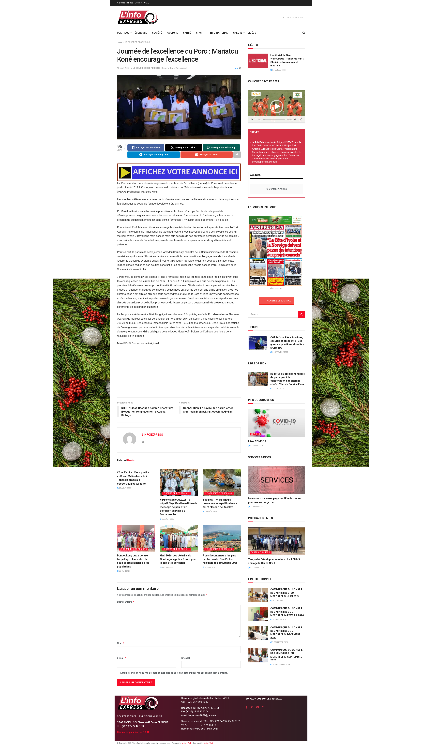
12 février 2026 (257, 568)
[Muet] (295, 119)
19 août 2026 (210, 511)
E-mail (121, 657)
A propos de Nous (125, 3)
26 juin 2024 (278, 601)
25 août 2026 (125, 488)
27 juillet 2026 (279, 70)
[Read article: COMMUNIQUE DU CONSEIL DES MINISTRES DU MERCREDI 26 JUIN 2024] (258, 595)
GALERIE (237, 32)
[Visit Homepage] (137, 17)
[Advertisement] (179, 384)
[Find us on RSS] (263, 707)
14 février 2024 (279, 620)
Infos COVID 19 (257, 441)
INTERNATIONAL (219, 32)
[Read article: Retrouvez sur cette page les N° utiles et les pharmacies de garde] (276, 480)
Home (119, 42)
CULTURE (172, 32)
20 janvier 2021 (257, 507)
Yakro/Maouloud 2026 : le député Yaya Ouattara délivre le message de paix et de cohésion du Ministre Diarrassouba (178, 507)
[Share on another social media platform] (237, 154)
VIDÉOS (252, 32)
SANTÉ (187, 32)
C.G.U (146, 3)
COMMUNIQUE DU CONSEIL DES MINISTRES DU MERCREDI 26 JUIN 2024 (286, 593)
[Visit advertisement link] (179, 172)
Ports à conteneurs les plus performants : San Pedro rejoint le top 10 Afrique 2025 (220, 559)
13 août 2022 (123, 68)
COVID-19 (255, 434)
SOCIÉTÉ (157, 32)
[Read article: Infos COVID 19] (276, 423)
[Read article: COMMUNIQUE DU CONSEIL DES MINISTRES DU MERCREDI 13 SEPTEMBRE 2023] (258, 655)
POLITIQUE (123, 32)
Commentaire (125, 601)
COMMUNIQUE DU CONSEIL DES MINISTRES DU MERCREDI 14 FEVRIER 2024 (287, 612)
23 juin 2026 (124, 571)
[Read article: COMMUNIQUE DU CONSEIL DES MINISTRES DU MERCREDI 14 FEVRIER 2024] (258, 614)
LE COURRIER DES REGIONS (137, 42)
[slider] (274, 119)
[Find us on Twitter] (251, 707)
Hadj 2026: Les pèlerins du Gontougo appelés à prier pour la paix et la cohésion (178, 559)
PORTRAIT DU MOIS (261, 552)
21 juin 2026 (210, 567)
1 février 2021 (256, 446)
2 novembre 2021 (280, 352)
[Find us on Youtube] (257, 707)
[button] (276, 106)
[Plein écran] (300, 119)
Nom (120, 643)
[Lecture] (252, 119)
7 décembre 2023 (280, 642)
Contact (138, 3)
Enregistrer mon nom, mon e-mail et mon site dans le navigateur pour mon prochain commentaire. (174, 672)
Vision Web (187, 743)
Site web (185, 658)
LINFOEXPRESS (152, 434)
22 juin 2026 (167, 567)
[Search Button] (303, 33)
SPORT (200, 32)
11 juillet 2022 (279, 388)
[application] (276, 106)
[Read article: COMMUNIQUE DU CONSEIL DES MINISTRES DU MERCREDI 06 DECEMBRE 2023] (258, 633)
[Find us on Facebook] (246, 707)
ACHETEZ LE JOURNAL (279, 300)
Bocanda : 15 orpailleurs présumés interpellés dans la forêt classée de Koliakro (220, 503)
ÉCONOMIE (141, 32)
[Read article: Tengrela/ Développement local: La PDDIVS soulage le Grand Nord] (276, 541)
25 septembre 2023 (281, 665)
